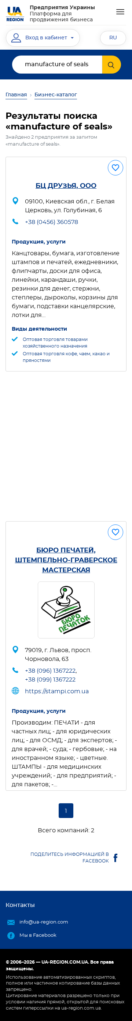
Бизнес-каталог (55, 94)
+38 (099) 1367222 (50, 680)
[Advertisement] (66, 446)
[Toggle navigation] (120, 12)
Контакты (20, 905)
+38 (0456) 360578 (51, 222)
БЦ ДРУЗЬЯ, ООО (66, 186)
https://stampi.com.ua (57, 691)
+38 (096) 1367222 (50, 671)
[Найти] (111, 65)
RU (113, 37)
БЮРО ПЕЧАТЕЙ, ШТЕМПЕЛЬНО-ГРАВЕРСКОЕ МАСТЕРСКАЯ (66, 560)
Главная (16, 94)
